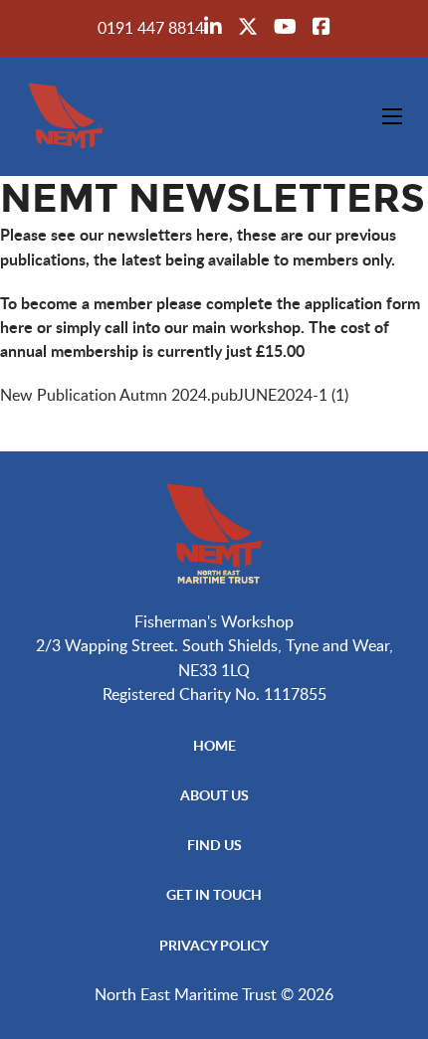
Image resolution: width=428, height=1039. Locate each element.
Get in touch (214, 894)
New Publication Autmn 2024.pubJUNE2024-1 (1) (174, 394)
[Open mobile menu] (392, 116)
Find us (214, 844)
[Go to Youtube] (285, 28)
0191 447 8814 (151, 27)
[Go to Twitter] (248, 28)
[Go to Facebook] (321, 28)
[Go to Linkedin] (213, 28)
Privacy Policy (214, 944)
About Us (214, 794)
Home (214, 745)
